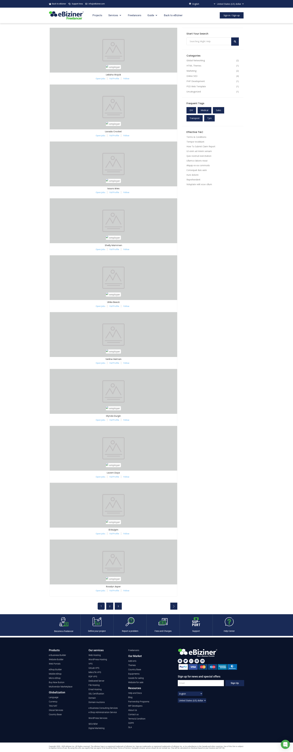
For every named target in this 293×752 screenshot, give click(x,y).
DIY (191, 110)
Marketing (191, 71)
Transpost (195, 118)
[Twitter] (185, 661)
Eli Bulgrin (113, 530)
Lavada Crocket (113, 131)
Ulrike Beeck (113, 302)
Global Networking (195, 60)
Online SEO (191, 76)
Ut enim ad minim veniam (199, 151)
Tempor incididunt (195, 141)
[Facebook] (180, 661)
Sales (218, 110)
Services (113, 15)
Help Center (229, 631)
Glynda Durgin (113, 416)
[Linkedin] (202, 661)
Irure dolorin (192, 174)
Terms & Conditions (196, 136)
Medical (204, 110)
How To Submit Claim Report (200, 146)
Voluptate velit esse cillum (199, 184)
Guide (150, 15)
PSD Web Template (196, 86)
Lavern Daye (113, 473)
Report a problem (130, 631)
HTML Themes (193, 66)
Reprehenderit (193, 179)
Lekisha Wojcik (113, 74)
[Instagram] (191, 661)
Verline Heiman (113, 359)
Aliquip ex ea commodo (198, 165)
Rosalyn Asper (113, 586)
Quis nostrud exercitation (198, 155)
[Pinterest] (197, 661)
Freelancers (134, 15)
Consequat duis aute (196, 170)
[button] (232, 15)
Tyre (209, 118)
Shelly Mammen (113, 245)
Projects (97, 15)
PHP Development (195, 81)
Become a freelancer (63, 631)
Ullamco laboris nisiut (197, 160)
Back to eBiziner (173, 15)
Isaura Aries (113, 188)
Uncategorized (193, 92)
